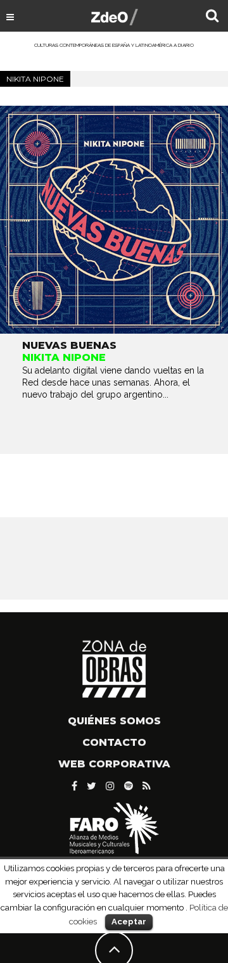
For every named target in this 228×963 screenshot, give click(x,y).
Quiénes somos (114, 721)
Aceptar (128, 921)
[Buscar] (212, 17)
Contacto (114, 742)
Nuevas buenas (69, 345)
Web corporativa (114, 764)
